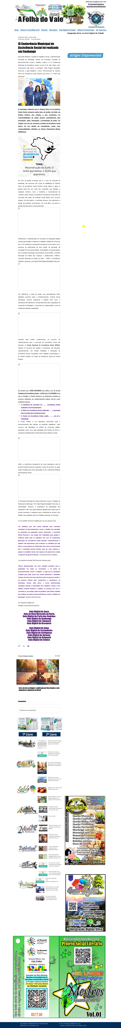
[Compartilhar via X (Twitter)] (24, 646)
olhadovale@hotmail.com (96, 2)
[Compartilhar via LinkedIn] (28, 646)
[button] (53, 30)
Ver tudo (57, 656)
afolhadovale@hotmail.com (72, 1024)
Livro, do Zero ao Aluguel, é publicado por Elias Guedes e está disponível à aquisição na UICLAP (39, 689)
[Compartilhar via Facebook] (19, 646)
